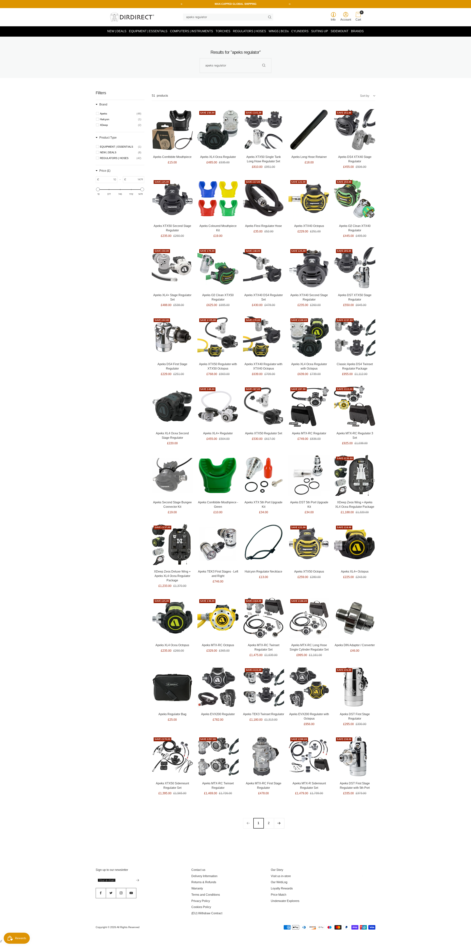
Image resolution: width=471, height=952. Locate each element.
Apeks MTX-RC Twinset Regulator (218, 785)
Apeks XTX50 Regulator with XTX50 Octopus (218, 366)
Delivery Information (204, 876)
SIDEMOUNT (339, 31)
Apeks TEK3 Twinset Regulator (263, 714)
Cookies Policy (201, 907)
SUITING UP (319, 31)
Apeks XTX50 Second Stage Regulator (172, 228)
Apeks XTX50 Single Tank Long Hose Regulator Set (263, 159)
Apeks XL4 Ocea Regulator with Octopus (309, 366)
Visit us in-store (281, 876)
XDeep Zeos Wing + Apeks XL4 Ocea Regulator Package (354, 504)
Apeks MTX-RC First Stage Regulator (263, 785)
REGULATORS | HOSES (249, 31)
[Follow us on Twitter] (111, 893)
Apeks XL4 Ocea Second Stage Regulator (172, 435)
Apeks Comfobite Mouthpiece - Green (218, 504)
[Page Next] (279, 823)
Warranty (197, 888)
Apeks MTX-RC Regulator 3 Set (355, 435)
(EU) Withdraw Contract (206, 913)
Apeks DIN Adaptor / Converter (355, 645)
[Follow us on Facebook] (101, 893)
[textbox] (108, 179)
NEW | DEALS (116, 31)
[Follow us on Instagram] (121, 893)
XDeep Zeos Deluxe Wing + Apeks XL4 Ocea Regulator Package (172, 576)
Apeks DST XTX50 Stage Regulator (354, 297)
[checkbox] (120, 113)
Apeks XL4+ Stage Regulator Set (172, 297)
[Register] (137, 880)
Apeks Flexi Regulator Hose (263, 225)
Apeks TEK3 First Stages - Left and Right (218, 573)
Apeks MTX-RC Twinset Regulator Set (263, 647)
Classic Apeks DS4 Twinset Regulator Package (355, 366)
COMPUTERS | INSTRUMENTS (191, 31)
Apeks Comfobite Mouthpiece (172, 156)
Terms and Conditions (205, 894)
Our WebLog (279, 882)
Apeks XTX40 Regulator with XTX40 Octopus (263, 366)
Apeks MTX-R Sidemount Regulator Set (309, 785)
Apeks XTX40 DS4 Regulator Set (263, 297)
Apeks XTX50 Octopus (309, 571)
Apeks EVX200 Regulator (218, 714)
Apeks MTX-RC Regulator (309, 433)
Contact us (198, 869)
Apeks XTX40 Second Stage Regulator (309, 297)
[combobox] (226, 17)
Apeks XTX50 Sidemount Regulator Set (172, 785)
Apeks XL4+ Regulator (218, 433)
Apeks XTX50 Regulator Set (263, 433)
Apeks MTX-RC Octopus (218, 645)
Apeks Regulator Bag (172, 714)
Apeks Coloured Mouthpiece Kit (218, 228)
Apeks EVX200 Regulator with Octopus (309, 716)
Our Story (277, 869)
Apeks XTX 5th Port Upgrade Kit (263, 504)
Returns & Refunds (203, 882)
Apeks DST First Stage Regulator (355, 716)
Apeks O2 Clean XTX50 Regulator (218, 297)
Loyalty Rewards (282, 888)
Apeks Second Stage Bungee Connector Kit (172, 504)
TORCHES (223, 31)
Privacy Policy (200, 900)
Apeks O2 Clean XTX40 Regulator (355, 228)
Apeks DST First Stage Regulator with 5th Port (355, 785)
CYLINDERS (300, 31)
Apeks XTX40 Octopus (309, 225)
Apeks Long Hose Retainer (309, 156)
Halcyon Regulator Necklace (263, 571)
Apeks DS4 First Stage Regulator (172, 366)
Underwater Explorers (285, 900)
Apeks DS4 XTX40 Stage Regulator (354, 159)
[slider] (98, 189)
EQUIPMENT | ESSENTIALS (148, 31)
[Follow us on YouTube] (131, 893)
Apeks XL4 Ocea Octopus (172, 645)
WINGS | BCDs (279, 31)
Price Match (278, 894)
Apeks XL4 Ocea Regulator (218, 156)
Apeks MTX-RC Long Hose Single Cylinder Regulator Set (309, 647)
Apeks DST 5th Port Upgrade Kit (309, 504)
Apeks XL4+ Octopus (355, 571)
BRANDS (357, 31)
